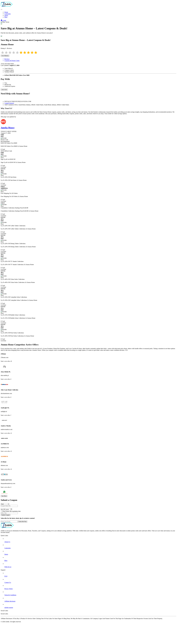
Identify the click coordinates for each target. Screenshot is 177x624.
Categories (7, 14)
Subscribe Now (23, 521)
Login (4, 20)
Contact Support (9, 103)
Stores (6, 15)
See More (4, 496)
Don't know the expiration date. (12, 511)
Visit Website (5, 55)
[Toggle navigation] (1, 9)
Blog (5, 17)
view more (4, 89)
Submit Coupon (5, 515)
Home (6, 12)
